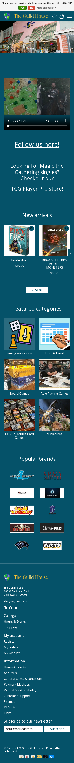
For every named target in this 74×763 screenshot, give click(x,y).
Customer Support (17, 696)
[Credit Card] (33, 757)
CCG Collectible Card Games (19, 436)
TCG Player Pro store (36, 188)
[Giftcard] (27, 757)
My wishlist (12, 653)
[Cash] (21, 757)
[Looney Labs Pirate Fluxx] (19, 240)
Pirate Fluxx (19, 260)
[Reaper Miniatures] (21, 528)
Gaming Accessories (19, 353)
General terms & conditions (23, 679)
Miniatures (54, 434)
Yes (22, 7)
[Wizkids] (52, 546)
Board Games (19, 393)
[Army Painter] (52, 475)
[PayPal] (39, 757)
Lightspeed (10, 751)
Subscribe (57, 729)
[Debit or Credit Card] (45, 757)
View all (37, 290)
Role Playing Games (54, 393)
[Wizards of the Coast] (21, 546)
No (31, 7)
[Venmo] (51, 757)
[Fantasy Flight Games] (52, 493)
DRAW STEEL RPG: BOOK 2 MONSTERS (55, 264)
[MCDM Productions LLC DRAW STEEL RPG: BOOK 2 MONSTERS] (54, 240)
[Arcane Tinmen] (21, 475)
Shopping (11, 627)
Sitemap (9, 701)
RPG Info (10, 707)
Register (10, 641)
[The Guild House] (27, 16)
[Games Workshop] (21, 510)
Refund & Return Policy (20, 690)
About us (10, 673)
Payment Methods (17, 684)
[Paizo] (52, 510)
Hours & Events (54, 353)
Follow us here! (37, 144)
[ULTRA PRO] (52, 528)
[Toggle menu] (69, 16)
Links (7, 713)
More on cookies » (47, 7)
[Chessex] (21, 493)
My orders (11, 647)
